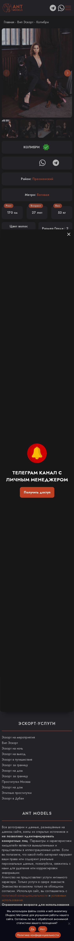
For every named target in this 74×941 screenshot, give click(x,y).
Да (32, 929)
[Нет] (69, 924)
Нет (42, 929)
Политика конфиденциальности (38, 935)
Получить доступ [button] (37, 492)
